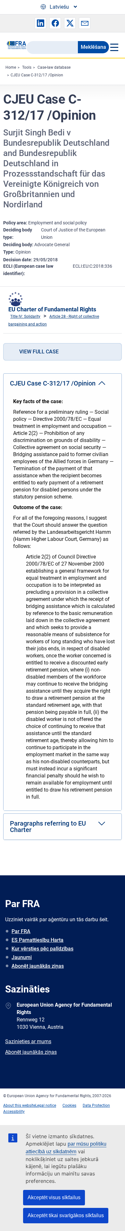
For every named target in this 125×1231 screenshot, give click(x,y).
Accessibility (14, 1111)
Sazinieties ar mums (28, 1041)
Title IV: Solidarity (25, 316)
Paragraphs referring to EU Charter (48, 826)
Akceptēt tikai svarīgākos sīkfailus (66, 1215)
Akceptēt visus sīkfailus (54, 1197)
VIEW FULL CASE (39, 352)
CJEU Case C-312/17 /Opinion (37, 75)
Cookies (69, 1105)
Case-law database (54, 67)
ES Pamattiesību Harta (37, 940)
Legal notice (45, 1105)
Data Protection (96, 1105)
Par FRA (21, 931)
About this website (19, 1105)
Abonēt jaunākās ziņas (38, 966)
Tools (26, 67)
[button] (40, 23)
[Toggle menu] (114, 47)
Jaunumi (22, 957)
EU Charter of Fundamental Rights (52, 309)
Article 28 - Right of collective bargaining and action (53, 320)
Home (10, 67)
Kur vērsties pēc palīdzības (42, 949)
